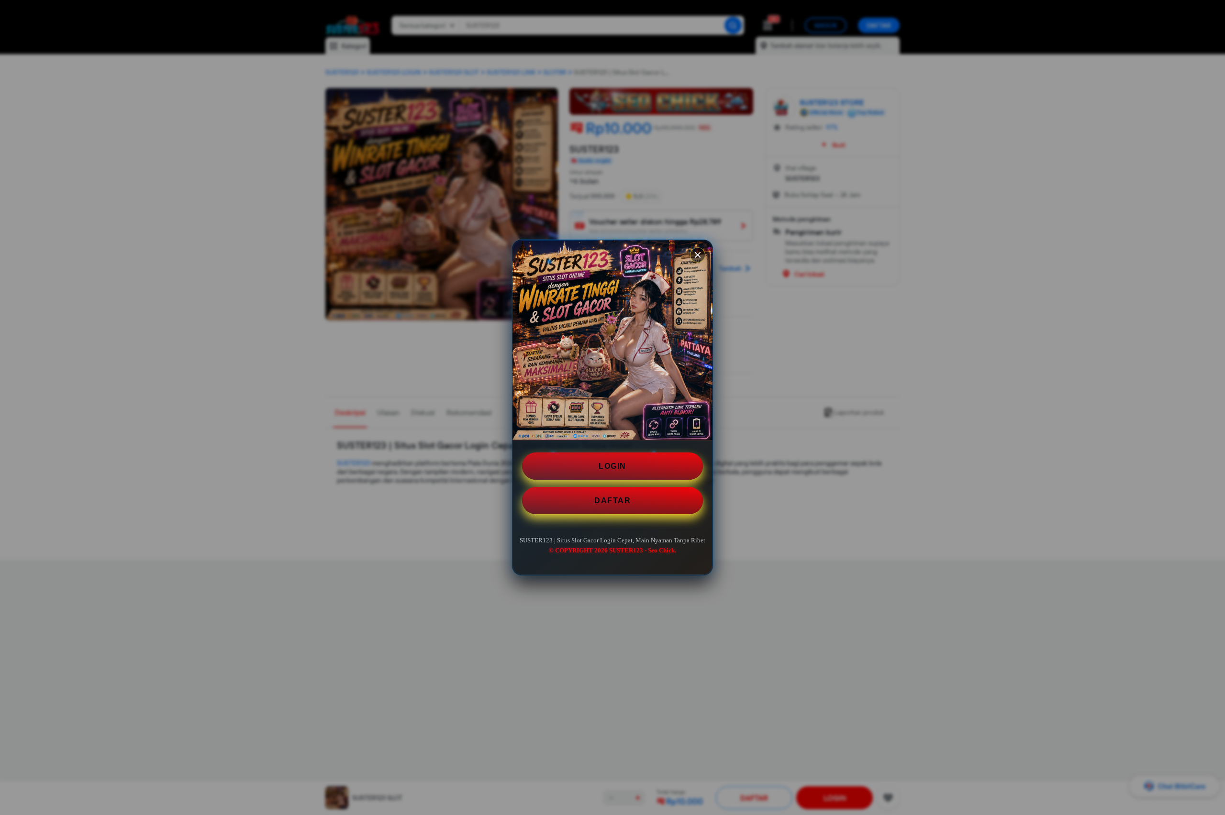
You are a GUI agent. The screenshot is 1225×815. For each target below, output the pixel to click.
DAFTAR (612, 500)
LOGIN (612, 466)
